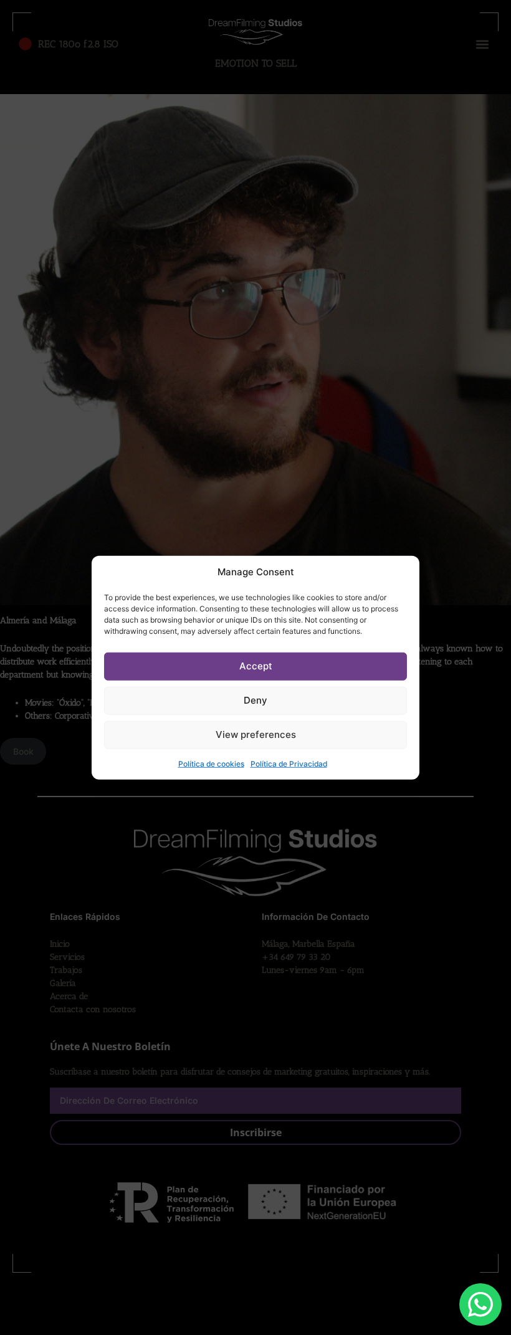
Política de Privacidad (289, 763)
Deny (255, 700)
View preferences (256, 734)
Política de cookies (211, 763)
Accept (255, 666)
